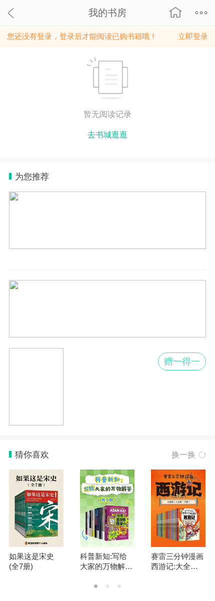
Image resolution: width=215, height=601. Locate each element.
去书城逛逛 (108, 134)
